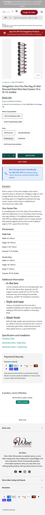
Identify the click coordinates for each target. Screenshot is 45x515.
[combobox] (22, 18)
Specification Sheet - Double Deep (14, 347)
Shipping (5, 101)
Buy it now (22, 162)
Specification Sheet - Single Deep (14, 343)
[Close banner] (42, 32)
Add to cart (30, 155)
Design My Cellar (29, 12)
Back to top (22, 420)
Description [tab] (6, 186)
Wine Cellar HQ (10, 510)
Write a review (23, 402)
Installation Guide (8, 338)
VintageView (6, 82)
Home (3, 24)
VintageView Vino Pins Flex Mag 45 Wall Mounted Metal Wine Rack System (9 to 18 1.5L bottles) (22, 26)
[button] (16, 11)
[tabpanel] (22, 270)
